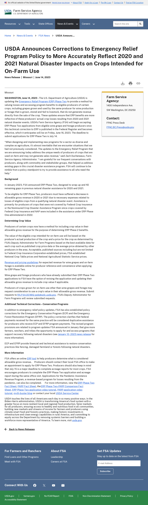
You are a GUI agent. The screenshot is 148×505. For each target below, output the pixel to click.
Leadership (57, 457)
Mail (63, 485)
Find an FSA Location (134, 3)
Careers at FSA (59, 461)
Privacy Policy (126, 496)
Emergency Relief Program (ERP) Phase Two (43, 101)
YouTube (53, 485)
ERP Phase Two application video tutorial (34, 389)
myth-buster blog (23, 393)
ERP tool (31, 358)
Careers (86, 23)
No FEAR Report (51, 496)
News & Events (65, 23)
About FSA (77, 3)
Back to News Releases (22, 429)
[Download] (122, 84)
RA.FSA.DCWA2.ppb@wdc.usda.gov (36, 295)
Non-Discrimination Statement (97, 496)
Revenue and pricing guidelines (21, 262)
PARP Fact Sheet (27, 386)
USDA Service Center (67, 393)
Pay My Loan (106, 3)
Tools (27, 23)
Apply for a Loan (91, 3)
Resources (10, 23)
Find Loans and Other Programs (22, 457)
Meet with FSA (13, 461)
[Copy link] (138, 84)
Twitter (44, 485)
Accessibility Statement (16, 499)
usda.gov (77, 420)
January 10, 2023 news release (74, 334)
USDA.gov (9, 496)
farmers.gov (29, 496)
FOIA (71, 496)
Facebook (35, 485)
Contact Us (118, 3)
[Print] (130, 84)
